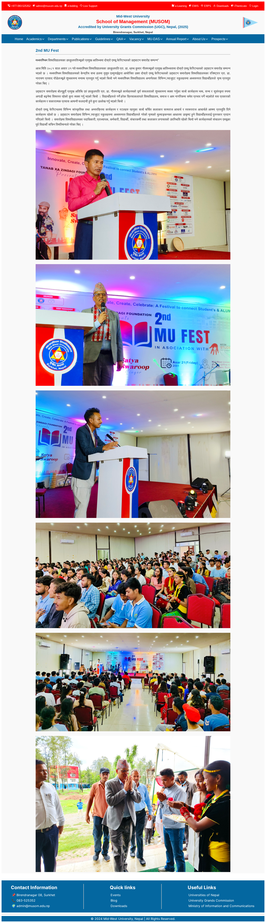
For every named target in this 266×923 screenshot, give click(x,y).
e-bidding (72, 5)
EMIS (195, 5)
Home (19, 39)
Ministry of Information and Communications (221, 906)
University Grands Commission (211, 900)
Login (254, 5)
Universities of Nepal (203, 895)
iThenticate (240, 5)
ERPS (207, 5)
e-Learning (180, 5)
